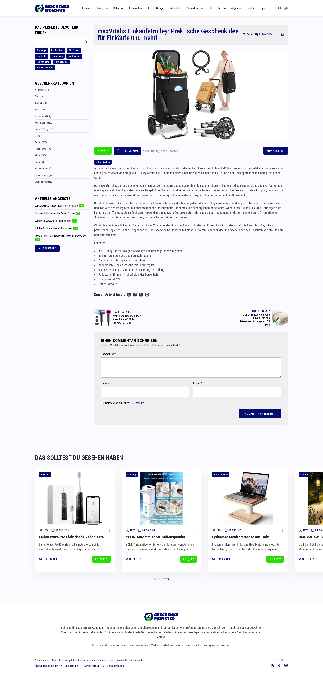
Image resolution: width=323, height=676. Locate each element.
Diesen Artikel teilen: (109, 294)
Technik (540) (41, 103)
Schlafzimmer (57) (44, 175)
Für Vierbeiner (61, 62)
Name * (105, 383)
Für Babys (41, 50)
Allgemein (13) (42, 90)
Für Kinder (42, 56)
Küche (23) (40, 162)
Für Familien (57, 50)
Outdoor (251, 8)
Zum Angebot (275, 151)
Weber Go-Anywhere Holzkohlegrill (55, 220)
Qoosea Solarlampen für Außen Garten (57, 213)
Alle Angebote (47, 248)
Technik (222, 8)
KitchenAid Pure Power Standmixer (56, 228)
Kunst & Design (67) (44, 129)
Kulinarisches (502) (44, 122)
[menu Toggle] (286, 8)
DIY (210, 8)
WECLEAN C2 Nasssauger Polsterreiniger (59, 205)
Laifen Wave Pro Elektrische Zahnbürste (71, 537)
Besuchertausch (115, 665)
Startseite (86, 8)
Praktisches (175, 8)
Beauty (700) (41, 142)
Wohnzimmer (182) (44, 181)
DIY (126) (39, 96)
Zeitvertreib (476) (43, 116)
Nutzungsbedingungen (46, 665)
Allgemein (236, 8)
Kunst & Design (155, 8)
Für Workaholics (45, 67)
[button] (166, 578)
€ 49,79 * (103, 151)
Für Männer (57, 56)
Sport (264, 8)
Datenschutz (137, 403)
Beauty (46, 474)
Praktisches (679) (43, 149)
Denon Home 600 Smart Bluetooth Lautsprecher (60, 237)
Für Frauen (74, 50)
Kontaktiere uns (92, 665)
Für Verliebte (43, 62)
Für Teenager (74, 56)
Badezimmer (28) (43, 168)
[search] (280, 8)
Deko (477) (40, 135)
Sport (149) (40, 109)
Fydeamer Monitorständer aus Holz (240, 537)
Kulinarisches (135, 8)
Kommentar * (108, 354)
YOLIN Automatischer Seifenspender (155, 537)
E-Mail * (197, 383)
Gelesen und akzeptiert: (124, 403)
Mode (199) (40, 155)
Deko (305, 474)
